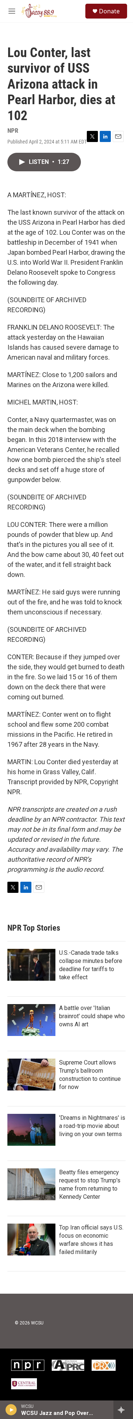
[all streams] (123, 1409)
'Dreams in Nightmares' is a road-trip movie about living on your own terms (92, 1126)
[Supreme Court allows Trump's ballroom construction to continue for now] (31, 1074)
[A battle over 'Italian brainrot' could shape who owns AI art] (31, 1020)
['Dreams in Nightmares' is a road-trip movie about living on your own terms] (31, 1130)
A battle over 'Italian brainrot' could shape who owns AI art (92, 1016)
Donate (109, 11)
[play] (11, 1409)
